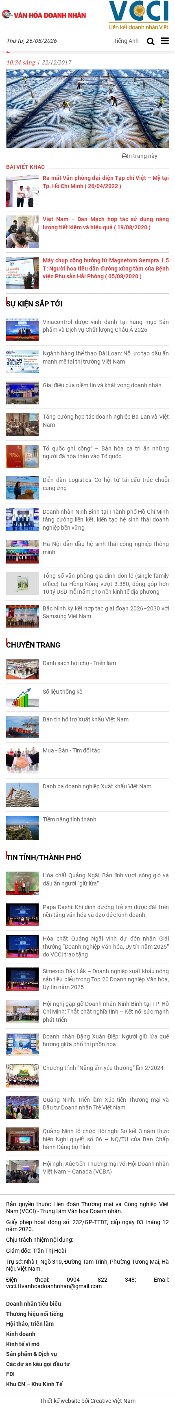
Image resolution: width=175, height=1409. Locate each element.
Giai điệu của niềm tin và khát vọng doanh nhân (102, 385)
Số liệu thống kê (62, 691)
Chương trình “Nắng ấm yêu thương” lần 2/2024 (103, 1068)
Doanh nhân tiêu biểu (33, 1303)
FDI (10, 1374)
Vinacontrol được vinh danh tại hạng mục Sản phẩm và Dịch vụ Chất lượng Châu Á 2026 (106, 326)
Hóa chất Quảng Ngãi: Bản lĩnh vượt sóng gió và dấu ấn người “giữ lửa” (106, 879)
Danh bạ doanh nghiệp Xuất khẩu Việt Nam (97, 786)
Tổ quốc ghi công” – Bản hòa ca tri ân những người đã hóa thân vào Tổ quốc (106, 452)
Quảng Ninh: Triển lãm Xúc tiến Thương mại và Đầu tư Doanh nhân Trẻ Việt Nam (106, 1103)
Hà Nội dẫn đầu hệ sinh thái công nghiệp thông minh (106, 548)
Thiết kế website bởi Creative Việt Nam (88, 1401)
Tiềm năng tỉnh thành (69, 819)
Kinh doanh (20, 1334)
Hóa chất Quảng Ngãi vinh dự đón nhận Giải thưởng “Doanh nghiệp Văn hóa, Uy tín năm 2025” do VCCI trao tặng (106, 946)
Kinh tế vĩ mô (22, 1344)
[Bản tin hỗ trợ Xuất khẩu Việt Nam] (22, 727)
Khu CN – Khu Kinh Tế (34, 1384)
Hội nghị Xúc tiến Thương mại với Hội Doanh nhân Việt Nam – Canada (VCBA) (106, 1167)
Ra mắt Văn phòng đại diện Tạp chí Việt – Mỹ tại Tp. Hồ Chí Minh (106, 182)
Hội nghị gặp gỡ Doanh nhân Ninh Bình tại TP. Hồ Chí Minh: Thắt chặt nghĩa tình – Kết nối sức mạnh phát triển (106, 1012)
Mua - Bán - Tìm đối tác (71, 750)
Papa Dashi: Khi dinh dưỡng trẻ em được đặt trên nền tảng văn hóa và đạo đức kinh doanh (106, 911)
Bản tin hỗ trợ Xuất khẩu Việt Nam (86, 719)
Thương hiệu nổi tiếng (34, 1314)
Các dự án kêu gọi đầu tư (38, 1364)
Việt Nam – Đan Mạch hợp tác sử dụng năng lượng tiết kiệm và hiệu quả (106, 223)
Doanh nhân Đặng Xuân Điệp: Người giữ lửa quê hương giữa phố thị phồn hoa (106, 1040)
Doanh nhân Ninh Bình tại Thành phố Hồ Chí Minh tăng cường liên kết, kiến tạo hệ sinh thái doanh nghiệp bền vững (106, 519)
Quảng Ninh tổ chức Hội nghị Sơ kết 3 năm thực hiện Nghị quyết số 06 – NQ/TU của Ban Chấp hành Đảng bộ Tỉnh (106, 1139)
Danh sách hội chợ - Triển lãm (79, 663)
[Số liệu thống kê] (22, 697)
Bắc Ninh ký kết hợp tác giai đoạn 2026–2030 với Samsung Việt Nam (106, 612)
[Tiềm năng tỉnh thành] (22, 828)
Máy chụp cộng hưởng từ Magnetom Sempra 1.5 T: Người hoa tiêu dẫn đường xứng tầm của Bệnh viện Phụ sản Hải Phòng (106, 268)
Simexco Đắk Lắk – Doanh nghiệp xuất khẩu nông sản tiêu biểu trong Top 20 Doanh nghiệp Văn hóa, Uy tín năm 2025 (106, 979)
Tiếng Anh (126, 41)
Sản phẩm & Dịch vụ (31, 1354)
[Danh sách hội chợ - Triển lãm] (22, 669)
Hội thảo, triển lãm (30, 1323)
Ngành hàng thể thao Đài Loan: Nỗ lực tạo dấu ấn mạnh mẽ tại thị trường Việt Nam (106, 357)
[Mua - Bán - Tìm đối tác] (22, 760)
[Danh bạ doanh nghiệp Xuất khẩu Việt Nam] (22, 795)
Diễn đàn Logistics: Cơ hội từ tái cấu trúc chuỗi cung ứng (106, 484)
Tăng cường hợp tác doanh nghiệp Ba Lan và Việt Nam (106, 420)
